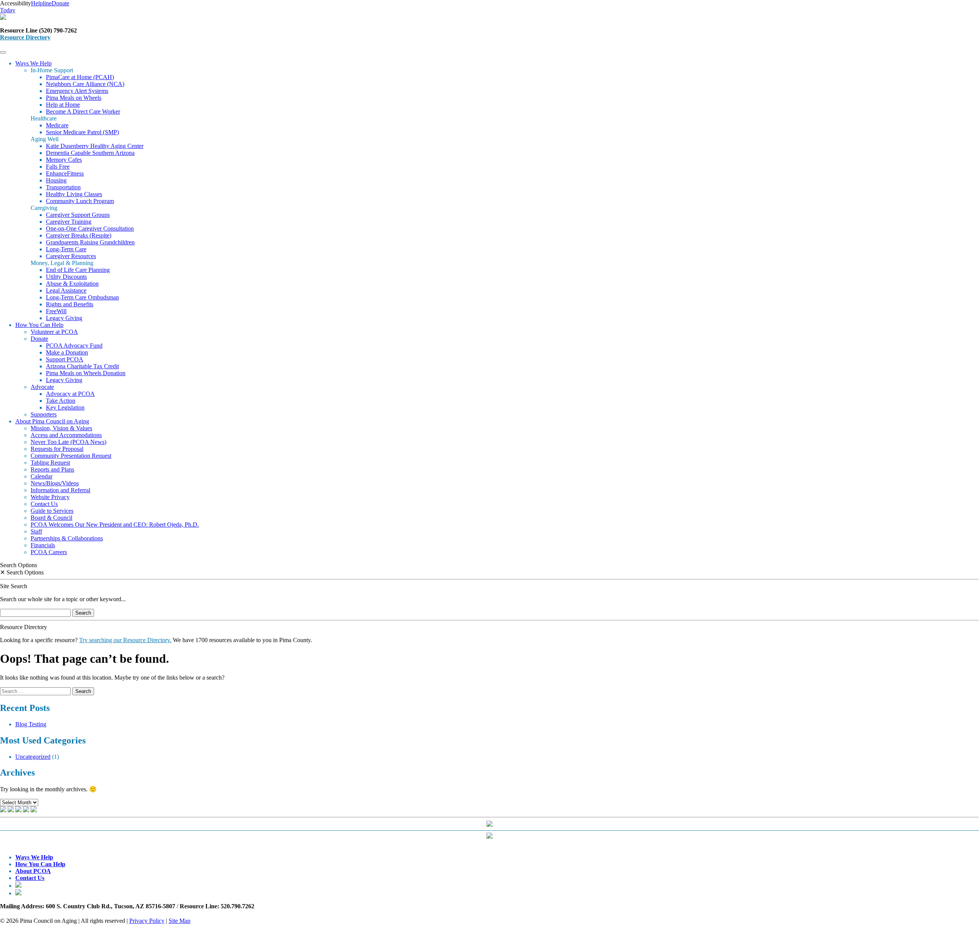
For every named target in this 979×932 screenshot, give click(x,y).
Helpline (41, 3)
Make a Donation (67, 352)
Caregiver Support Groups (78, 214)
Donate (39, 338)
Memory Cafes (64, 159)
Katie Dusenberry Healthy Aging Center (94, 146)
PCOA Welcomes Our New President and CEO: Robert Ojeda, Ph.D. (115, 524)
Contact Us (44, 504)
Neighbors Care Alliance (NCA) (85, 84)
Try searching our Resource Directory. (125, 640)
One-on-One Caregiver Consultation (90, 228)
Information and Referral (60, 490)
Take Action (60, 400)
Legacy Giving (64, 318)
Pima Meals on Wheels (73, 97)
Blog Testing (30, 724)
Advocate (42, 387)
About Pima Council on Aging (52, 421)
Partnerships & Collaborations (67, 538)
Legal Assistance (66, 290)
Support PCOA (64, 359)
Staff (36, 531)
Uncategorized (32, 756)
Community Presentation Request (71, 455)
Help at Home (63, 104)
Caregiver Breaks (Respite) (78, 235)
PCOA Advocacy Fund (74, 345)
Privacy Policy (146, 920)
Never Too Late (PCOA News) (68, 442)
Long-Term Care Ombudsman (82, 297)
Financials (43, 545)
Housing (56, 180)
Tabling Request (50, 462)
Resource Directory (25, 37)
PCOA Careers (49, 552)
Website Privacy (50, 497)
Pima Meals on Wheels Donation (85, 373)
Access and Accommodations (66, 435)
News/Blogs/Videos (55, 483)
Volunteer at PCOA (54, 332)
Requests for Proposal (57, 449)
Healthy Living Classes (74, 194)
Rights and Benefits (69, 304)
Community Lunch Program (80, 201)
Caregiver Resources (71, 256)
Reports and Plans (52, 469)
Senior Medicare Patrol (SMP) (82, 132)
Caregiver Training (68, 221)
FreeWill (56, 311)
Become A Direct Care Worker (83, 111)
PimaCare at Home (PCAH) (80, 77)
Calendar (41, 476)
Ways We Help (33, 63)
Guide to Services (52, 510)
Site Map (179, 920)
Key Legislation (65, 407)
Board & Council (51, 517)
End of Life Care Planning (78, 270)
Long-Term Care (66, 249)
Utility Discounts (66, 276)
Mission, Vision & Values (61, 428)
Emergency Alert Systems (77, 91)
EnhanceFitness (65, 173)
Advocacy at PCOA (70, 393)
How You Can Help (39, 325)
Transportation (63, 187)
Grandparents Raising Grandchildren (90, 242)
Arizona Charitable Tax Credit (82, 366)
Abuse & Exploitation (72, 283)
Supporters (44, 414)
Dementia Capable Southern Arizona (90, 153)
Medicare (57, 125)
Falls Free (58, 166)
